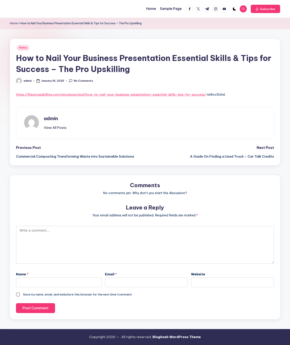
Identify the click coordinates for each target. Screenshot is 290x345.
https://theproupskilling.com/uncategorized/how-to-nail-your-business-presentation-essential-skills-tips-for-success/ (111, 94)
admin (51, 118)
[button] (265, 9)
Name (22, 274)
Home (14, 23)
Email (111, 274)
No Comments (83, 80)
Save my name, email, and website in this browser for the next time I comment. (77, 294)
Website (198, 274)
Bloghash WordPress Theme (176, 337)
